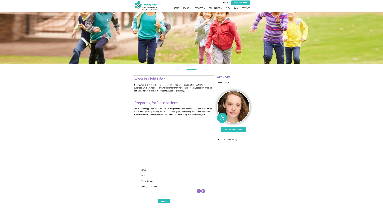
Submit (164, 201)
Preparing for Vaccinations (156, 103)
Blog (228, 8)
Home (176, 8)
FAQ (236, 8)
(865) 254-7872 (240, 3)
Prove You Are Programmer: (155, 195)
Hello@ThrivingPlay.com (207, 179)
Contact (246, 8)
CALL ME (222, 119)
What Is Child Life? (149, 79)
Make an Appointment (233, 129)
